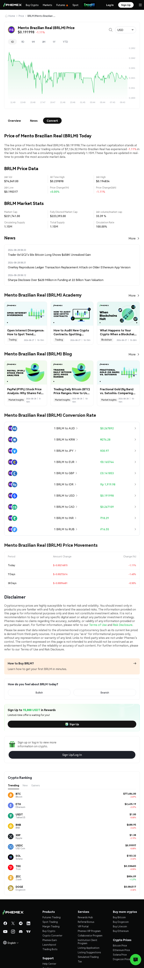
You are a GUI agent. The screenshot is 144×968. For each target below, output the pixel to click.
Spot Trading (50, 921)
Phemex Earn (49, 940)
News (34, 120)
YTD (65, 41)
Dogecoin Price (121, 959)
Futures (60, 4)
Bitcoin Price (120, 945)
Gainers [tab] (35, 785)
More (132, 238)
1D (12, 41)
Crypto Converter (52, 935)
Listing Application (88, 947)
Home (11, 15)
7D (22, 41)
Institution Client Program (87, 941)
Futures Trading (51, 917)
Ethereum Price (121, 950)
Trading (13, 339)
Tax (80, 961)
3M (43, 41)
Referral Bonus (86, 921)
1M (33, 41)
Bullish (39, 692)
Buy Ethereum (121, 930)
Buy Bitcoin (119, 917)
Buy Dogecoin (121, 921)
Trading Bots (49, 949)
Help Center (49, 963)
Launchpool (49, 944)
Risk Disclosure (122, 625)
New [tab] (25, 785)
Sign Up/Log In (72, 755)
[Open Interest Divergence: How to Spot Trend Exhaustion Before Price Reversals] (25, 314)
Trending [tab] (13, 785)
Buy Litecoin (120, 926)
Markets (47, 4)
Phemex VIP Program (89, 930)
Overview (14, 120)
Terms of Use (98, 625)
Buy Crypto (32, 4)
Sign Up (74, 724)
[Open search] (110, 29)
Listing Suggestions (89, 952)
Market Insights (16, 400)
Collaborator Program (90, 935)
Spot (75, 4)
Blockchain (106, 339)
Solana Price (120, 954)
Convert (52, 120)
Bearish (105, 692)
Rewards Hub (85, 917)
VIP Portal (83, 926)
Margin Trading (51, 926)
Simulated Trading (88, 956)
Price (21, 15)
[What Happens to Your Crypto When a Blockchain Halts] (118, 314)
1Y (54, 41)
